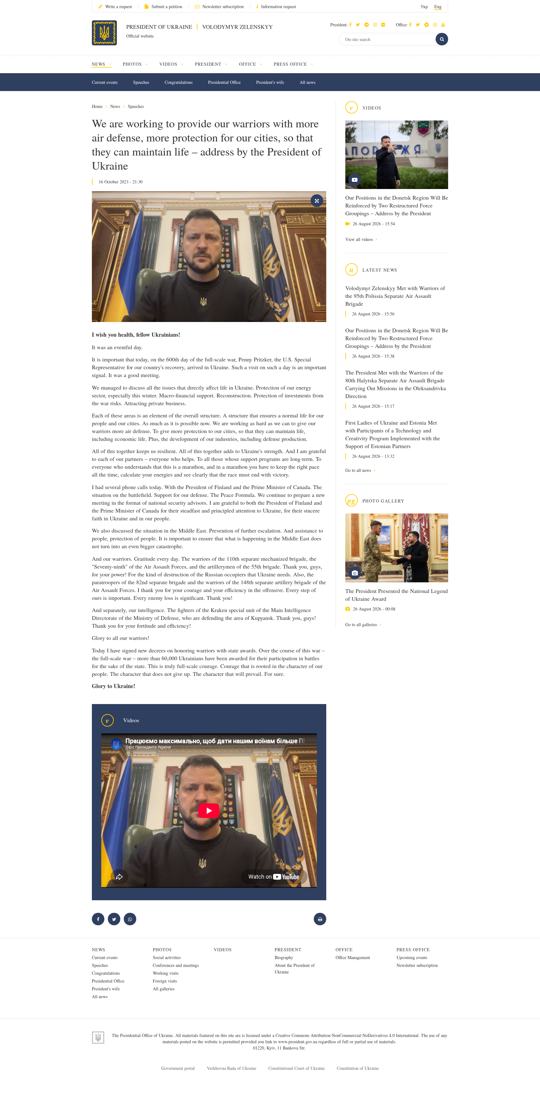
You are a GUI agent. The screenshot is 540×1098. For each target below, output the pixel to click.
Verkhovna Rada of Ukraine (231, 1068)
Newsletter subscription (223, 6)
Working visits (165, 973)
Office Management (353, 957)
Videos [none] (169, 64)
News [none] (99, 64)
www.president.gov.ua (298, 1041)
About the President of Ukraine (295, 968)
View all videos (359, 239)
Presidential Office (224, 82)
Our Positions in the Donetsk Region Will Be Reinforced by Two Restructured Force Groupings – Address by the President (396, 205)
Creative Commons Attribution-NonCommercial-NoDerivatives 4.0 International (347, 1035)
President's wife (270, 82)
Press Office (413, 949)
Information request (278, 6)
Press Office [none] (291, 64)
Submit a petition (167, 6)
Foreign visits (165, 981)
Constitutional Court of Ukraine (296, 1068)
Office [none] (248, 64)
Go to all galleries (361, 624)
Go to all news (358, 470)
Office (344, 949)
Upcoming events (412, 957)
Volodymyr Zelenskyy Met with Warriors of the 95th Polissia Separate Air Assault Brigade (395, 295)
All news (307, 82)
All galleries (163, 989)
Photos (162, 949)
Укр (424, 6)
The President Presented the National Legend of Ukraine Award (396, 594)
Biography (284, 957)
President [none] (209, 64)
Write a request (118, 6)
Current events (105, 82)
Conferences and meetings (176, 965)
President (288, 949)
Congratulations (178, 82)
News (115, 106)
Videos (223, 949)
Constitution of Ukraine (358, 1068)
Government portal (178, 1068)
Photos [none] (133, 64)
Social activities (167, 957)
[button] (359, 25)
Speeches (141, 82)
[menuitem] (104, 64)
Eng (438, 6)
